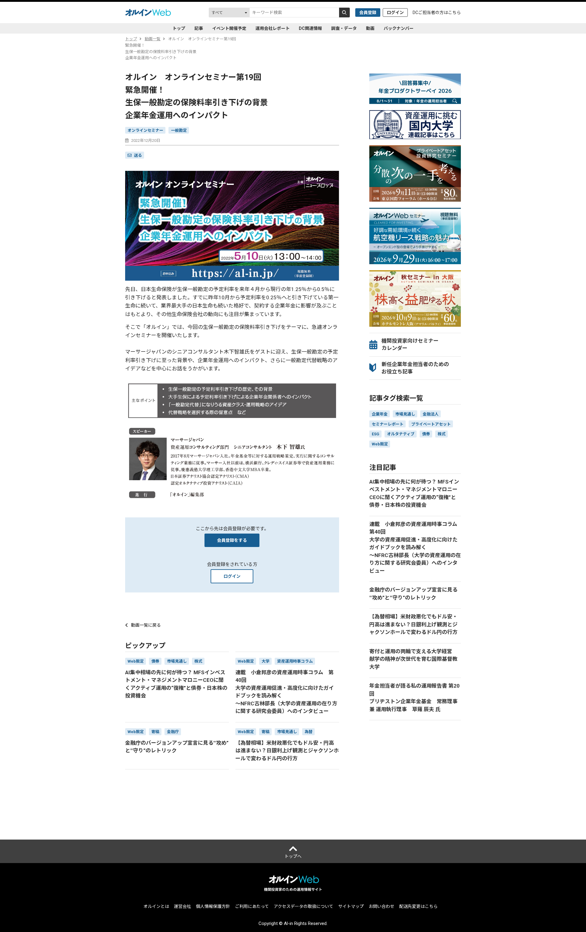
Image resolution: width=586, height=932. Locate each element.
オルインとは (156, 906)
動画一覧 (153, 39)
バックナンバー (399, 28)
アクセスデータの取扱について (303, 906)
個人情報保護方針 (213, 906)
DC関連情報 (310, 28)
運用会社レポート (272, 28)
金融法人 (431, 414)
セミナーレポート (387, 424)
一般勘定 (179, 130)
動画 (370, 28)
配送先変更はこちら (418, 906)
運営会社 (182, 906)
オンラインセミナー (145, 130)
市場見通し (405, 414)
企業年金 (380, 414)
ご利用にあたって (252, 906)
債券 (426, 434)
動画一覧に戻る (146, 625)
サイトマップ (351, 906)
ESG (375, 434)
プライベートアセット (431, 424)
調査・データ (344, 28)
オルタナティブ (400, 434)
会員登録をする (232, 540)
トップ (178, 28)
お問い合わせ (381, 906)
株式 (442, 434)
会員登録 (367, 12)
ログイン (395, 12)
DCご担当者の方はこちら (437, 12)
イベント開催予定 (229, 28)
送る (138, 155)
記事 (198, 28)
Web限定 (380, 444)
